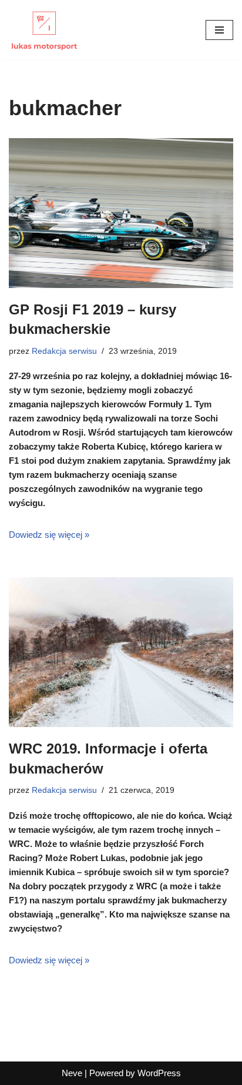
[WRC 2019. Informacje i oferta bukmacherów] (121, 652)
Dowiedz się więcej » (49, 535)
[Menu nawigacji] (219, 30)
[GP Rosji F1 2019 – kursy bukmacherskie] (121, 213)
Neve (72, 1073)
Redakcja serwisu (64, 351)
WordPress (159, 1073)
